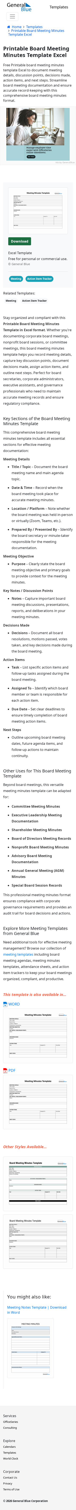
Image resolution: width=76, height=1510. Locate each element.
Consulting (10, 1428)
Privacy (7, 1483)
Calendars (9, 1447)
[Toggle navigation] (12, 16)
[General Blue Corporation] (19, 7)
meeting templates (18, 954)
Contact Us (10, 1477)
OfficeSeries (10, 1422)
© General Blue (19, 264)
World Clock (10, 1458)
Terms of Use (11, 1489)
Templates (59, 6)
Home (16, 26)
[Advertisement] (38, 203)
